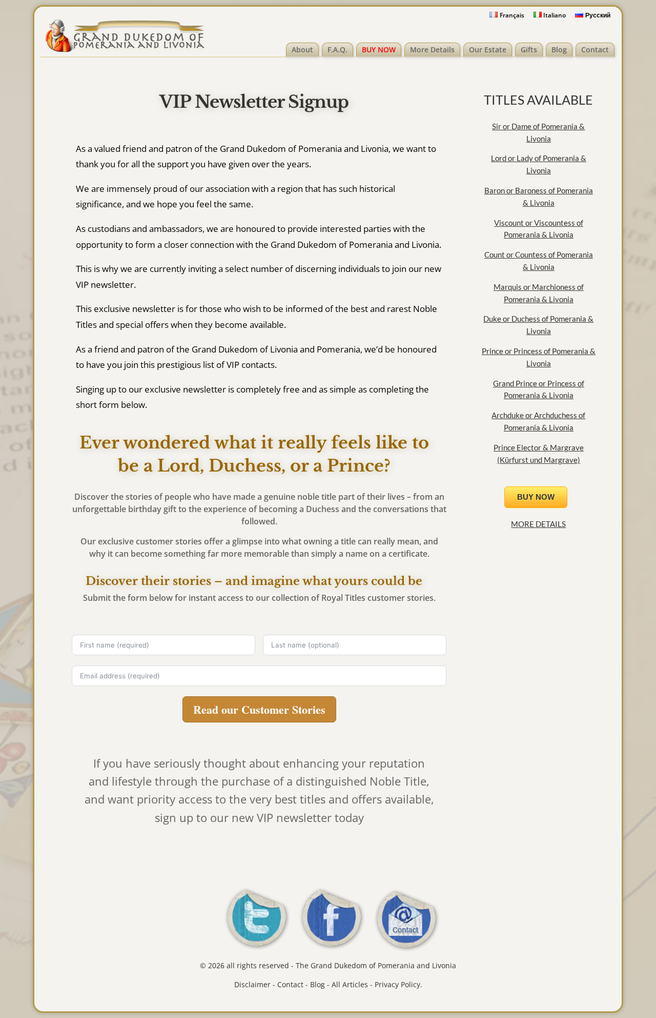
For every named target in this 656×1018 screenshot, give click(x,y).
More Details (432, 49)
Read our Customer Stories (259, 709)
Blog (559, 49)
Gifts (529, 49)
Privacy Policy (397, 984)
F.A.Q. (337, 49)
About (302, 49)
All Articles (350, 984)
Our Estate (487, 49)
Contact (595, 49)
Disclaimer (252, 984)
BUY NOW (379, 49)
